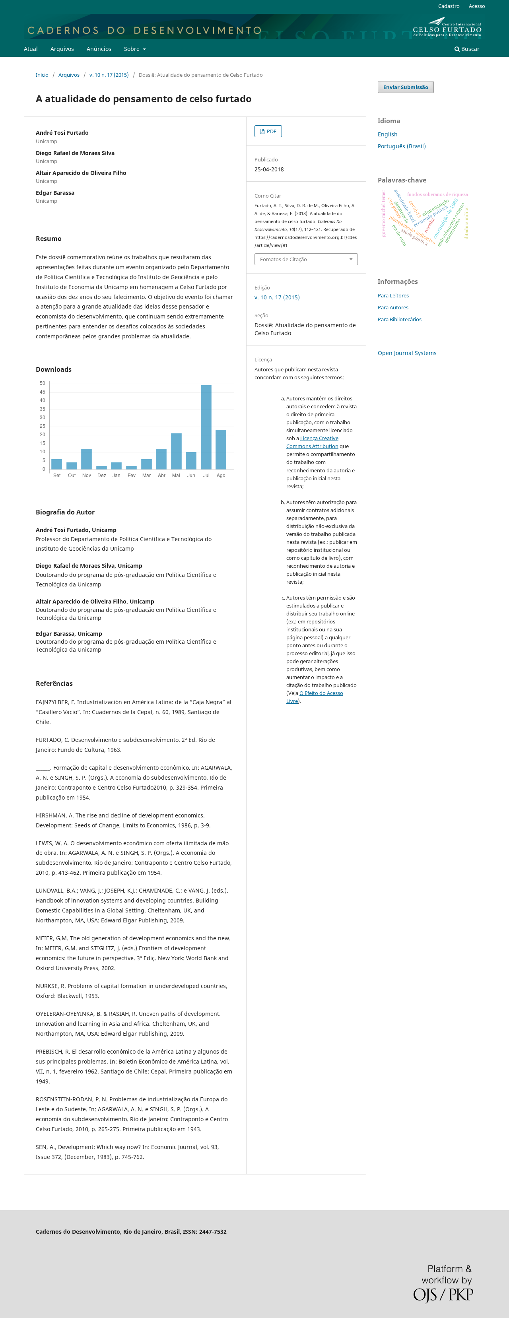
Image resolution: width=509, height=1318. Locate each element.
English (388, 134)
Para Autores (393, 307)
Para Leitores (393, 295)
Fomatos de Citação (283, 259)
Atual (31, 48)
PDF (271, 131)
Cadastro (449, 6)
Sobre (132, 48)
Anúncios (99, 48)
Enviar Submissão (405, 87)
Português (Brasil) (402, 146)
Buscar (470, 48)
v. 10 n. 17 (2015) (109, 74)
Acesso (477, 6)
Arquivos (62, 48)
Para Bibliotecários (400, 319)
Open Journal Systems (407, 353)
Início (42, 74)
